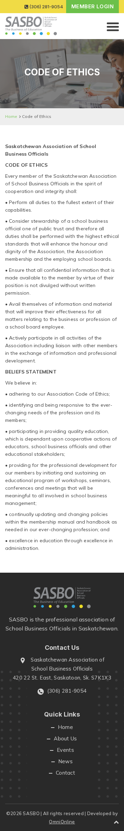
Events (65, 750)
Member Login (92, 6)
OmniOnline (62, 821)
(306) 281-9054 (45, 6)
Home (11, 116)
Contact (65, 772)
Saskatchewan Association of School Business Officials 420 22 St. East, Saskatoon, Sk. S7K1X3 (62, 668)
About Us (65, 738)
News (65, 761)
